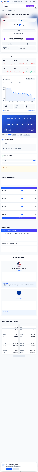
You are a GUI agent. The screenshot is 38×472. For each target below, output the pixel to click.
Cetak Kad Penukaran (19, 355)
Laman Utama (4, 10)
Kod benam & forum (27, 134)
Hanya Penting (16, 468)
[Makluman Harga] (36, 1)
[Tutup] (35, 467)
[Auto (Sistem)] (36, 7)
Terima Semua (9, 468)
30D (29, 78)
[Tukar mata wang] (19, 20)
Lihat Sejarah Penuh (31, 110)
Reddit (21, 134)
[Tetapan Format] (36, 5)
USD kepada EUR (9, 10)
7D (26, 78)
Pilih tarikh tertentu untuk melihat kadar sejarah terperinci (11, 180)
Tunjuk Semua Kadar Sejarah (19, 217)
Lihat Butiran (31, 183)
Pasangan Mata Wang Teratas (18, 1)
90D (31, 78)
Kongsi (9, 134)
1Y (33, 78)
